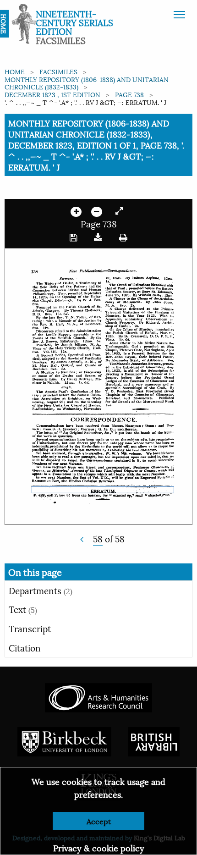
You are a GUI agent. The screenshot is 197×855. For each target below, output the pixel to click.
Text (23, 609)
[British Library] (153, 740)
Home (15, 71)
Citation (25, 647)
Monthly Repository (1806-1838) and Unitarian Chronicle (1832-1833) (87, 83)
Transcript (30, 628)
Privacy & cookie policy (98, 847)
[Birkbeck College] (64, 740)
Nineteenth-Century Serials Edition (74, 22)
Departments (40, 590)
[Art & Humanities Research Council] (98, 696)
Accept (99, 821)
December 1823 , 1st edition (52, 94)
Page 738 (129, 94)
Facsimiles (58, 71)
